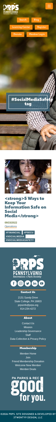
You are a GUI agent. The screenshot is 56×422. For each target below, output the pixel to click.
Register (41, 27)
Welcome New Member (28, 365)
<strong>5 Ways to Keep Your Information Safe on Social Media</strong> (25, 207)
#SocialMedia (15, 236)
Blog (36, 20)
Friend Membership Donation (28, 361)
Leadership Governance (28, 331)
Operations (11, 226)
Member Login (37, 34)
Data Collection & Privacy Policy (28, 339)
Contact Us (28, 323)
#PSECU (28, 232)
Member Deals (28, 369)
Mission (28, 327)
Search (23, 20)
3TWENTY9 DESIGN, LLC (28, 418)
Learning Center (21, 27)
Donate (18, 34)
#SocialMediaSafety (20, 240)
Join (28, 357)
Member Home (28, 353)
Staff (28, 335)
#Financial (13, 232)
